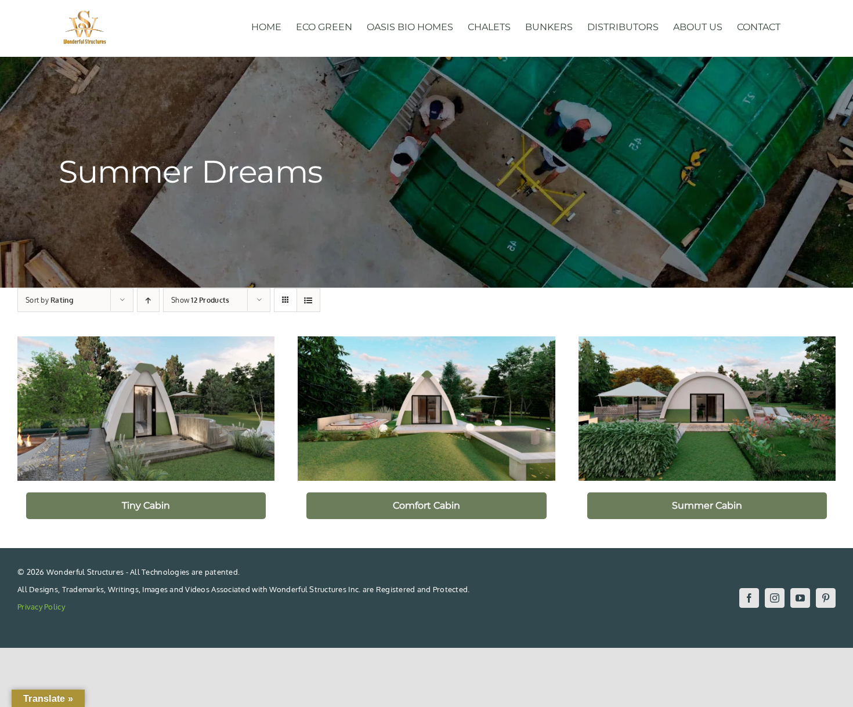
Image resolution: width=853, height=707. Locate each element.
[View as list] (308, 300)
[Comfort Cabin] (426, 408)
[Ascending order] (148, 300)
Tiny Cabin (146, 505)
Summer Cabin (707, 505)
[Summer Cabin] (707, 408)
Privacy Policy (41, 606)
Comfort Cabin (426, 505)
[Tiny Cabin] (145, 408)
